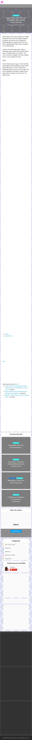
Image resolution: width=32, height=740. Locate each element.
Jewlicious (16, 15)
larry (17, 25)
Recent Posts (8, 336)
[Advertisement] (16, 585)
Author (7, 334)
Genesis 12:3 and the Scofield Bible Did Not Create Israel (16, 464)
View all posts (16, 531)
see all (16, 384)
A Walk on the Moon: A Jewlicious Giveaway (16, 499)
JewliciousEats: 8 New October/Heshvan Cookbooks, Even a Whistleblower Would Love (16, 387)
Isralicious (12, 478)
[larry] (13, 350)
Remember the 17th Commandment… (16, 446)
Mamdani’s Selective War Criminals (16, 482)
